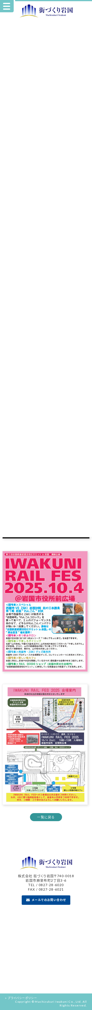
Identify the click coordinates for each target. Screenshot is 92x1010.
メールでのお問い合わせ (49, 900)
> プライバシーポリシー (21, 998)
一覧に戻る (46, 817)
